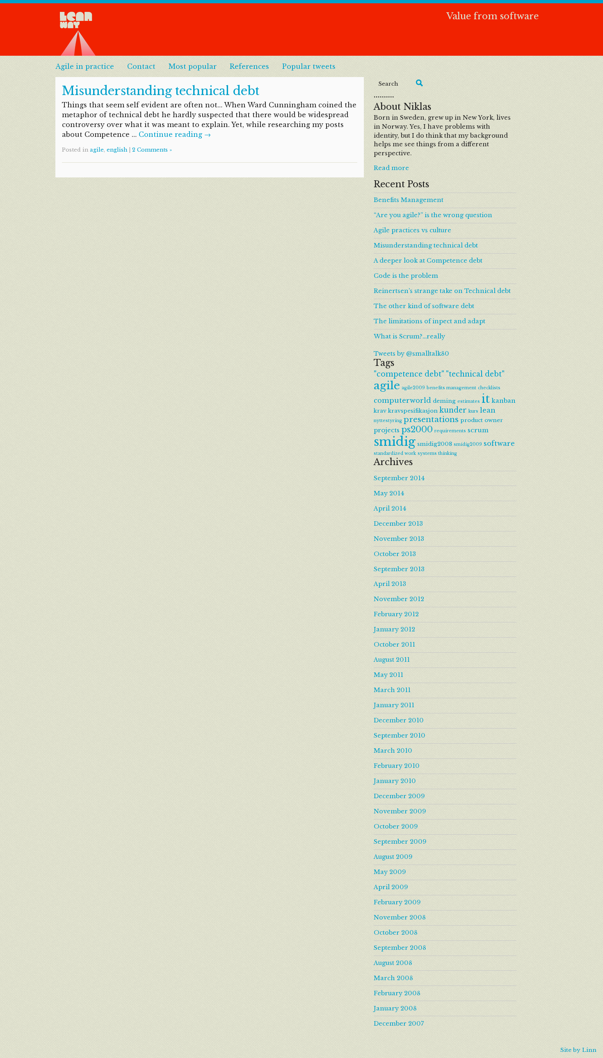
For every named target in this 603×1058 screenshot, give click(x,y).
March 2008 (393, 978)
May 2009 (390, 872)
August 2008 (393, 963)
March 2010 (393, 750)
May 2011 (388, 675)
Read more (391, 168)
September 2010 (399, 735)
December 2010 (399, 720)
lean (488, 410)
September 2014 (399, 478)
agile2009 (413, 388)
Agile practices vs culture (412, 230)
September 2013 (399, 569)
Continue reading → (175, 134)
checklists (489, 388)
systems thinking (437, 453)
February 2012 (396, 614)
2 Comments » (152, 150)
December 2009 (399, 796)
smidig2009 (468, 444)
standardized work (395, 453)
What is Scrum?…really (409, 336)
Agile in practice (84, 66)
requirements (450, 431)
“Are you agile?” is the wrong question (433, 215)
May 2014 (389, 493)
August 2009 (393, 856)
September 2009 (400, 841)
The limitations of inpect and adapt (429, 321)
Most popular (193, 66)
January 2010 (395, 781)
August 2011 (392, 659)
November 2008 (400, 917)
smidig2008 (434, 443)
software (499, 443)
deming (444, 400)
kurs (473, 411)
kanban (503, 400)
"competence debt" (409, 374)
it (486, 399)
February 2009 (397, 902)
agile (97, 150)
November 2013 (399, 539)
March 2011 (392, 690)
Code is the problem (406, 275)
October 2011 (394, 644)
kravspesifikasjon (413, 410)
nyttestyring (388, 420)
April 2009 (391, 887)
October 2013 (395, 554)
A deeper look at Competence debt (428, 260)
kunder (453, 410)
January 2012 (394, 629)
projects (387, 430)
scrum (478, 430)
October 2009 (396, 826)
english (117, 150)
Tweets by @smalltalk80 (411, 353)
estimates (468, 401)
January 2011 (394, 705)
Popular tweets (309, 66)
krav (380, 410)
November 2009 (400, 811)
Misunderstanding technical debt (160, 91)
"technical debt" (475, 374)
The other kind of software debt (424, 306)
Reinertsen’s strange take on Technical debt (442, 291)
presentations (431, 419)
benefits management (451, 388)
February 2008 (397, 993)
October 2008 (396, 932)
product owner (481, 420)
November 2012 (399, 599)
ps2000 (417, 429)
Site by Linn (578, 1050)
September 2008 (400, 947)
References (249, 66)
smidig (395, 441)
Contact (141, 66)
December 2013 (398, 523)
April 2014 (390, 508)
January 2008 (395, 1008)
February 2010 (397, 766)
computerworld (402, 400)
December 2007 (399, 1023)
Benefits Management (408, 200)
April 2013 (390, 584)
